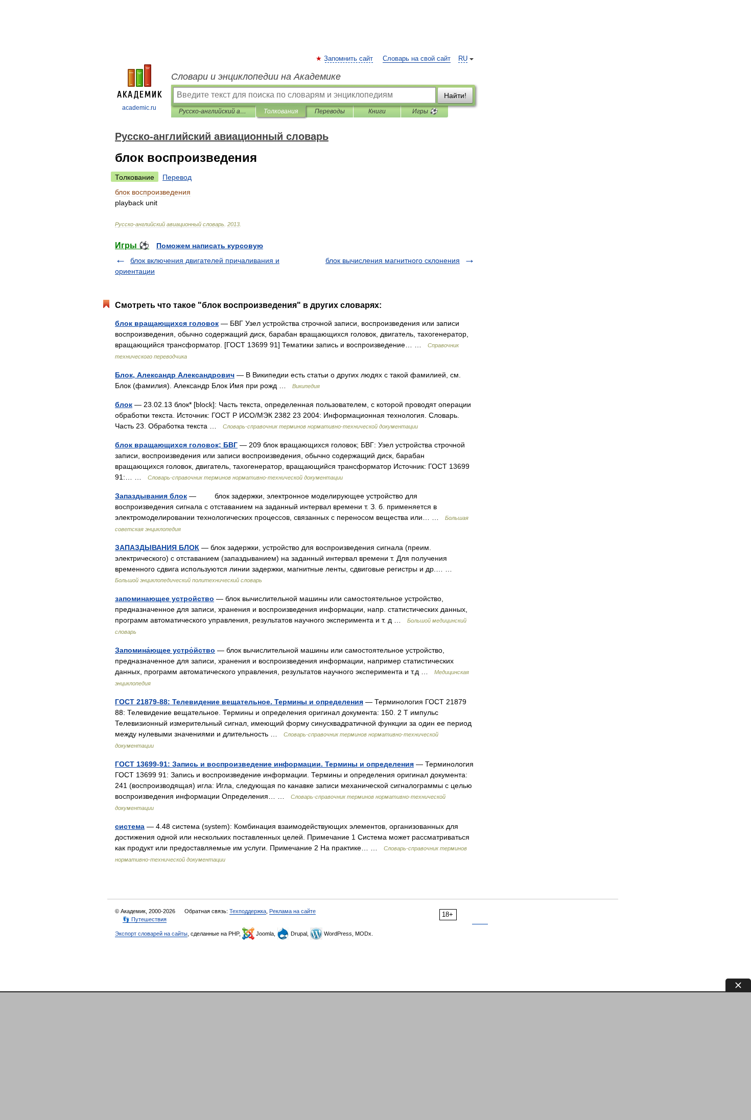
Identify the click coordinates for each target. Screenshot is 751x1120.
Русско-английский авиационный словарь (213, 111)
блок (123, 404)
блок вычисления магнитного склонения (392, 260)
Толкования (281, 111)
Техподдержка (247, 911)
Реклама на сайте (292, 911)
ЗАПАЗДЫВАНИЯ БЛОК (157, 547)
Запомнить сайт (349, 58)
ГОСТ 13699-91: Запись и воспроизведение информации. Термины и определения (264, 764)
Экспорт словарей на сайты (151, 934)
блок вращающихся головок (167, 323)
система (130, 826)
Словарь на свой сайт (417, 58)
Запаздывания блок (151, 496)
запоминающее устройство (164, 598)
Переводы (330, 111)
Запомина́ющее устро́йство (165, 650)
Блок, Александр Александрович (174, 375)
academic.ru (139, 107)
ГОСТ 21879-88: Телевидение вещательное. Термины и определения (239, 702)
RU (462, 58)
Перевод (177, 177)
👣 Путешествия (145, 919)
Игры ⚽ (424, 111)
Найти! (455, 95)
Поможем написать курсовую (209, 246)
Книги (377, 111)
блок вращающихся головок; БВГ (176, 445)
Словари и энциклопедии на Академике (256, 77)
